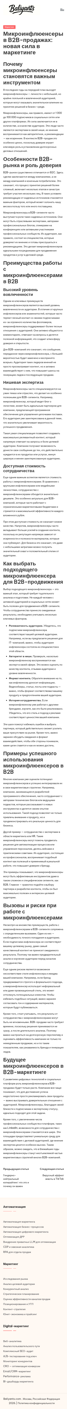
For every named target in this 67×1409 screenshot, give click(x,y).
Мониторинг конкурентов (17, 1361)
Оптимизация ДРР (13, 1236)
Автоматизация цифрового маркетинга (25, 1231)
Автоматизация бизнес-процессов (23, 1226)
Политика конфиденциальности (36, 1403)
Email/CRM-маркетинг (17, 1371)
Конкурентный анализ (16, 1289)
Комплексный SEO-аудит (18, 1351)
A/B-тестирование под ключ (20, 1356)
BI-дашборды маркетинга (18, 1381)
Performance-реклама (17, 1376)
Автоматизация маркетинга (19, 1221)
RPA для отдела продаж (17, 1252)
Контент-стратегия (14, 1309)
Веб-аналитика (12, 1341)
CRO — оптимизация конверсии (21, 1366)
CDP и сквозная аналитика (18, 1246)
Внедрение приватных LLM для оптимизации (29, 1242)
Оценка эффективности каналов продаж (26, 1299)
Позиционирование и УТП (18, 1304)
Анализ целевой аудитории (19, 1284)
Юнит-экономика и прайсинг (20, 1314)
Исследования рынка (15, 1278)
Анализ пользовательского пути (21, 1346)
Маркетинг (9, 27)
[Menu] (62, 9)
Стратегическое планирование (21, 1294)
